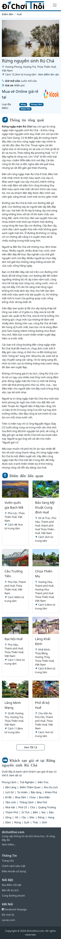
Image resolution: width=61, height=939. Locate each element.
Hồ (16, 817)
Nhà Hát (10, 807)
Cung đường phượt (13, 895)
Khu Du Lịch (51, 787)
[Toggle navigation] (54, 5)
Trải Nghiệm (27, 782)
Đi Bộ (8, 797)
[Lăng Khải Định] (46, 625)
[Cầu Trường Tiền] (15, 557)
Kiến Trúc (43, 782)
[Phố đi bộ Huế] (46, 689)
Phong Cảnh (36, 104)
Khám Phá (25, 109)
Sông (8, 817)
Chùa (32, 797)
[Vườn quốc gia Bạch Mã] (15, 489)
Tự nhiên (22, 792)
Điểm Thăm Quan (30, 787)
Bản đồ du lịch (10, 890)
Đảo (51, 812)
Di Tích (26, 812)
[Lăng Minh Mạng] (15, 689)
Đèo (32, 817)
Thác (35, 822)
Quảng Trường (47, 807)
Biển (35, 812)
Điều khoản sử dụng (14, 871)
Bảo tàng (36, 792)
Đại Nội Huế (14, 639)
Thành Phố (11, 812)
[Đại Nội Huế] (15, 625)
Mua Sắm (20, 797)
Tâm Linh (10, 802)
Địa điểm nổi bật (11, 885)
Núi (43, 812)
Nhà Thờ (42, 802)
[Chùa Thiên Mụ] (46, 557)
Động (41, 817)
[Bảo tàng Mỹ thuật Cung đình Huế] (46, 489)
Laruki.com (8, 920)
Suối (26, 822)
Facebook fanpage (15, 909)
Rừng (23, 104)
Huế (19, 14)
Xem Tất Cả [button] (30, 747)
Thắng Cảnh (26, 802)
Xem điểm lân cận (48, 74)
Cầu (24, 817)
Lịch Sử (9, 792)
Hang (51, 817)
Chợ (32, 807)
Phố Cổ (22, 807)
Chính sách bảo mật (13, 866)
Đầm (8, 822)
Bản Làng (10, 787)
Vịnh (44, 822)
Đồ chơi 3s (8, 914)
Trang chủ (8, 860)
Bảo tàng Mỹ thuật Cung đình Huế (45, 507)
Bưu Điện (44, 797)
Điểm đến (7, 14)
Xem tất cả (15, 775)
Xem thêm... (9, 844)
